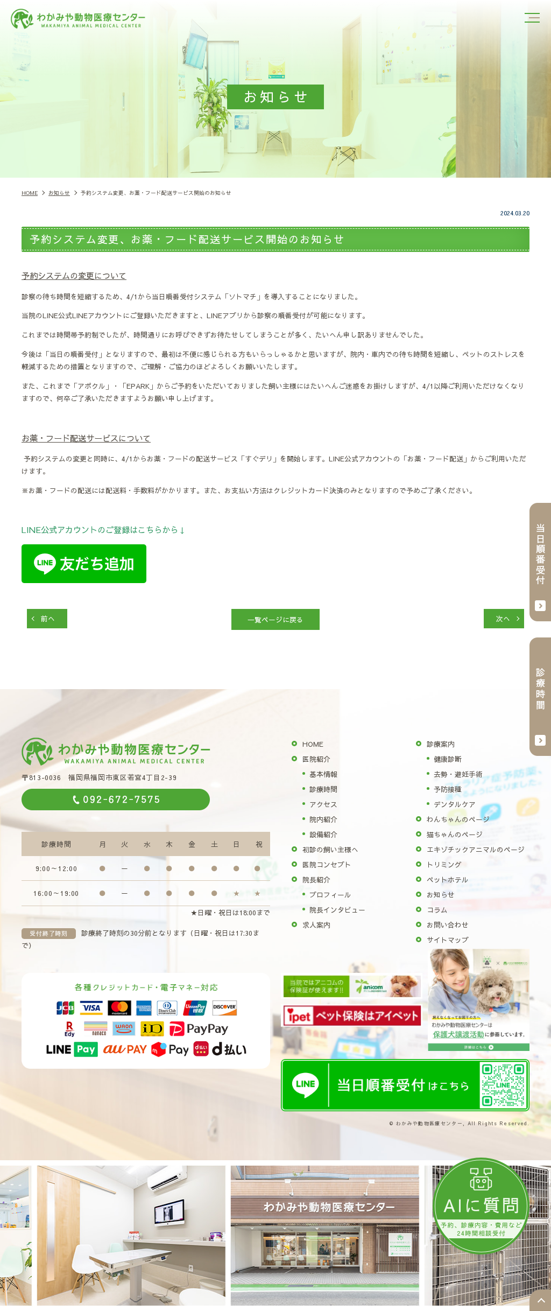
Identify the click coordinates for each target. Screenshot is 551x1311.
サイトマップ (448, 939)
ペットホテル (448, 879)
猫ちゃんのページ (455, 834)
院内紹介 (323, 819)
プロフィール (330, 894)
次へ (503, 618)
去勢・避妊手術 (458, 774)
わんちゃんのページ (458, 819)
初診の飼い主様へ (330, 849)
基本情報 (323, 774)
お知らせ (441, 894)
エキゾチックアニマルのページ (476, 849)
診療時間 (323, 789)
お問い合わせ (448, 924)
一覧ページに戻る (275, 619)
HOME (312, 743)
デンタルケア (455, 804)
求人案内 (316, 924)
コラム (437, 909)
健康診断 (448, 758)
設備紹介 (323, 834)
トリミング (444, 864)
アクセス (323, 804)
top (540, 1300)
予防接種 (448, 789)
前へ (48, 618)
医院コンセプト (326, 864)
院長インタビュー (337, 909)
